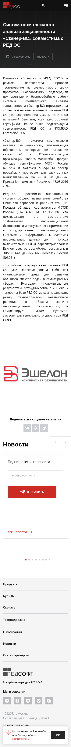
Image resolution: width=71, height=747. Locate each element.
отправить (35, 492)
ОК (58, 735)
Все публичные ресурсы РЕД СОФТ (22, 682)
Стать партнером (16, 655)
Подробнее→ (20, 739)
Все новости (17, 532)
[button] (55, 441)
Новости (9, 644)
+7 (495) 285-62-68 (16, 726)
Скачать (9, 607)
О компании (12, 632)
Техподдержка (14, 620)
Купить (8, 596)
